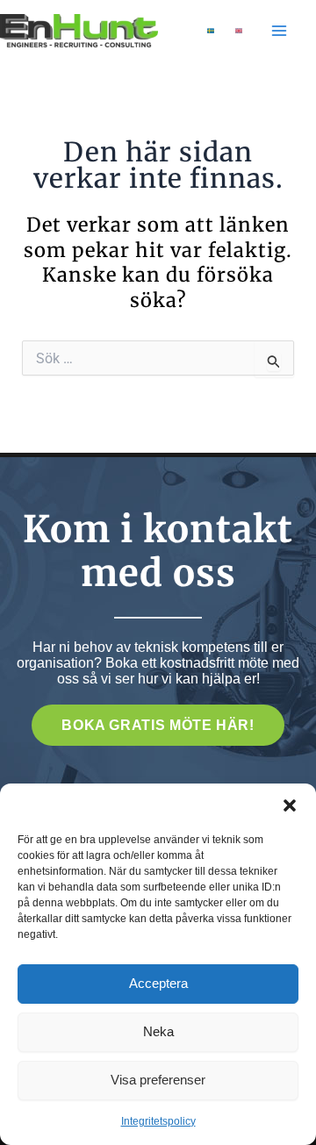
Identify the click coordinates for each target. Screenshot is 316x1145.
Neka (158, 1031)
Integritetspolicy (158, 1121)
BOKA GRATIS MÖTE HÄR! (157, 725)
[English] (238, 30)
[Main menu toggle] (279, 30)
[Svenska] (210, 30)
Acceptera (158, 983)
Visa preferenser (158, 1079)
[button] (289, 805)
